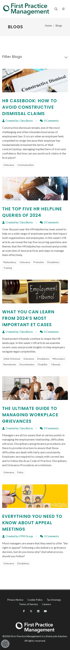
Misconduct (59, 358)
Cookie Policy (35, 599)
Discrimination (26, 364)
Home (48, 25)
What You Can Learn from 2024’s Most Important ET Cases (28, 318)
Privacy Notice (15, 599)
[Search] (55, 9)
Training (7, 267)
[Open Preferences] (5, 643)
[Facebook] (24, 611)
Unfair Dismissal (11, 358)
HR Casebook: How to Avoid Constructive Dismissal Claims (29, 107)
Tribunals (55, 364)
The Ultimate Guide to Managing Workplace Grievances (30, 414)
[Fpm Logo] (26, 9)
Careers (46, 604)
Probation (38, 262)
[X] (31, 611)
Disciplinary (53, 262)
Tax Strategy (54, 599)
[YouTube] (45, 611)
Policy (20, 472)
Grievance (8, 165)
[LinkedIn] (38, 611)
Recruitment (9, 364)
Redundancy (9, 262)
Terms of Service (28, 604)
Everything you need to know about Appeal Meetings (32, 522)
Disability (43, 364)
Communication (25, 165)
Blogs (59, 25)
